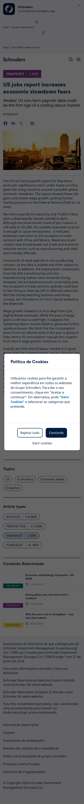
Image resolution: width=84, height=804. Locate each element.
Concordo (56, 433)
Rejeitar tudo (29, 433)
